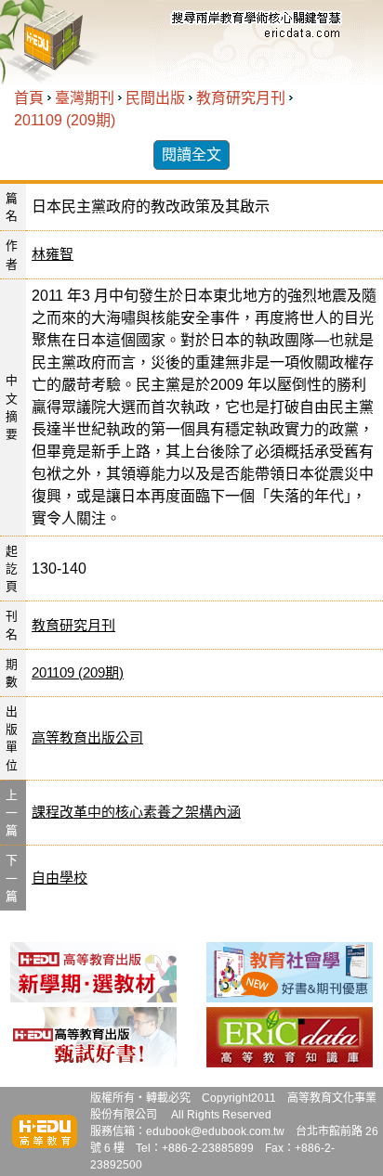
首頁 (29, 98)
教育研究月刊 (240, 98)
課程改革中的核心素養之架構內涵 (136, 812)
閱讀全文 (191, 154)
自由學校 (59, 877)
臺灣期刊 (84, 98)
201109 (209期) (64, 120)
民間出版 (155, 98)
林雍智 (52, 254)
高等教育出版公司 (87, 737)
